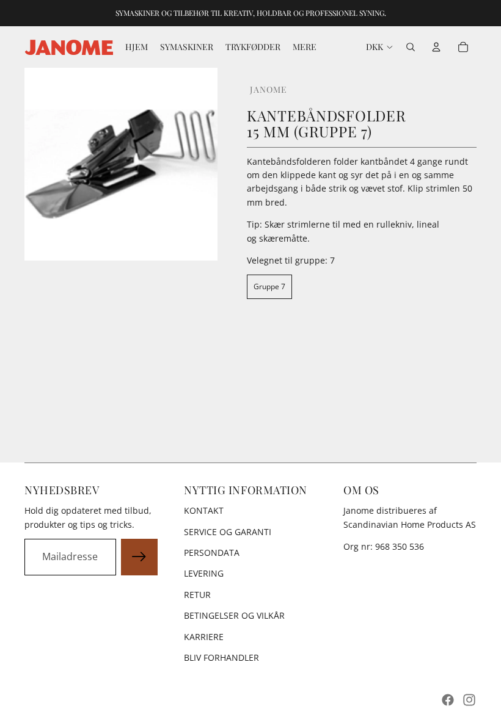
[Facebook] (448, 700)
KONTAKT (204, 510)
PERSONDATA (212, 552)
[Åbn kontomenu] (436, 47)
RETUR (197, 594)
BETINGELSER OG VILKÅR (234, 615)
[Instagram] (469, 700)
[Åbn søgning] (410, 47)
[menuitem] (305, 47)
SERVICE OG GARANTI (227, 532)
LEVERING (204, 573)
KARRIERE (204, 637)
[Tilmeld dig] (139, 557)
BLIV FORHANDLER (221, 657)
